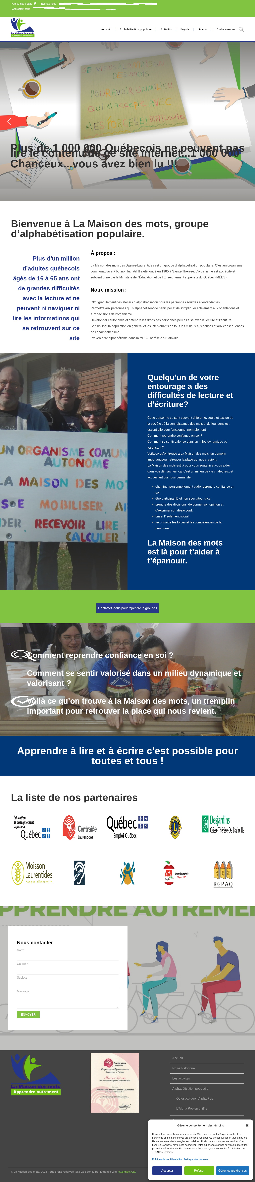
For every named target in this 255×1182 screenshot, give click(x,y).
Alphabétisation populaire (135, 29)
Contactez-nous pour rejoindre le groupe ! (127, 608)
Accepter (167, 1170)
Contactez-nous (21, 8)
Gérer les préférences (232, 1170)
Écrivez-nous (48, 3)
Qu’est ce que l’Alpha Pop (194, 1098)
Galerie (202, 29)
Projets (184, 29)
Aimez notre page (22, 3)
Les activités (181, 1078)
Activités (166, 29)
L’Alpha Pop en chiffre (191, 1108)
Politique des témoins (196, 1159)
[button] (247, 1125)
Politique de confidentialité (167, 1159)
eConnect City (127, 1171)
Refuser (199, 1170)
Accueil (106, 29)
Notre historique (183, 1068)
